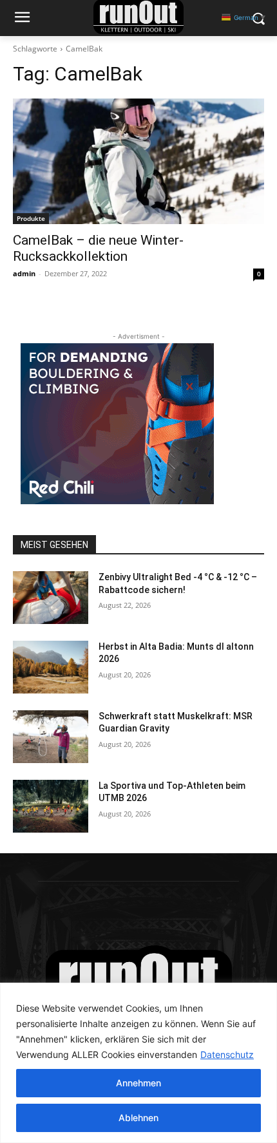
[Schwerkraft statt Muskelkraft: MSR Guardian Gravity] (50, 736)
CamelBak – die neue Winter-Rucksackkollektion (98, 248)
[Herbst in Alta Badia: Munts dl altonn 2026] (50, 667)
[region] (138, 1063)
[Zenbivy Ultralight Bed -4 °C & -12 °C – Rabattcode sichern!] (50, 597)
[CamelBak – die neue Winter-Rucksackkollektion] (138, 161)
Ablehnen (138, 1117)
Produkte (31, 218)
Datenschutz (227, 1054)
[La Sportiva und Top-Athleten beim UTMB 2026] (50, 806)
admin (24, 273)
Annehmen (138, 1082)
